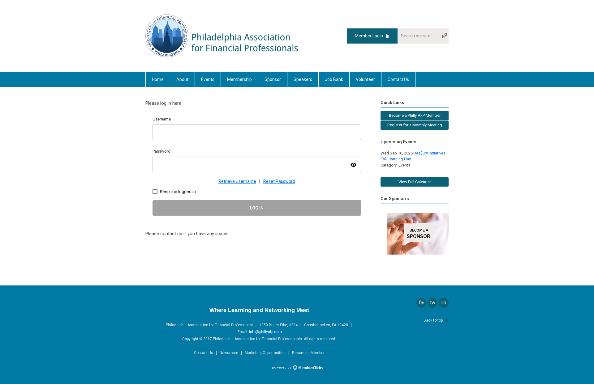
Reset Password (279, 181)
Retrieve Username (237, 181)
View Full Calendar (414, 181)
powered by (282, 367)
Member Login (369, 35)
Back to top (434, 320)
